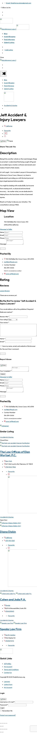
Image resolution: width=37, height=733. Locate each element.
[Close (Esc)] (1, 723)
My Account (8, 667)
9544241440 (10, 611)
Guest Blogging (9, 37)
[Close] (3, 141)
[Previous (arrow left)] (1, 726)
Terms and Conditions (11, 670)
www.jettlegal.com (12, 274)
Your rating (4, 320)
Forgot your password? (8, 715)
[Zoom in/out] (6, 723)
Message (3, 244)
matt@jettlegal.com (10, 262)
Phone (2, 238)
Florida (7, 605)
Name (2, 232)
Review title (4, 317)
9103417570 (10, 641)
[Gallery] (9, 474)
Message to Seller (6, 229)
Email (2, 235)
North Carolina (10, 635)
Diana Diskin (8, 531)
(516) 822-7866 (11, 467)
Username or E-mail (7, 702)
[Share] (2, 723)
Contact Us (8, 673)
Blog (5, 34)
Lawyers (7, 682)
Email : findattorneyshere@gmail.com (18, 3)
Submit (3, 248)
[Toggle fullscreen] (4, 723)
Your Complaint (6, 371)
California (9, 126)
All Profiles (7, 664)
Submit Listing (9, 42)
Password (4, 705)
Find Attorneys (9, 39)
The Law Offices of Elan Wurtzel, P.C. (15, 453)
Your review (4, 322)
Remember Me (7, 711)
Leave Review (5, 291)
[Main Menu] (3, 74)
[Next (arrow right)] (2, 726)
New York (8, 461)
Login (2, 708)
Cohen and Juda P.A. (13, 599)
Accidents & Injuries (10, 105)
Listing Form (8, 684)
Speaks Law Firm (10, 629)
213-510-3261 (10, 541)
